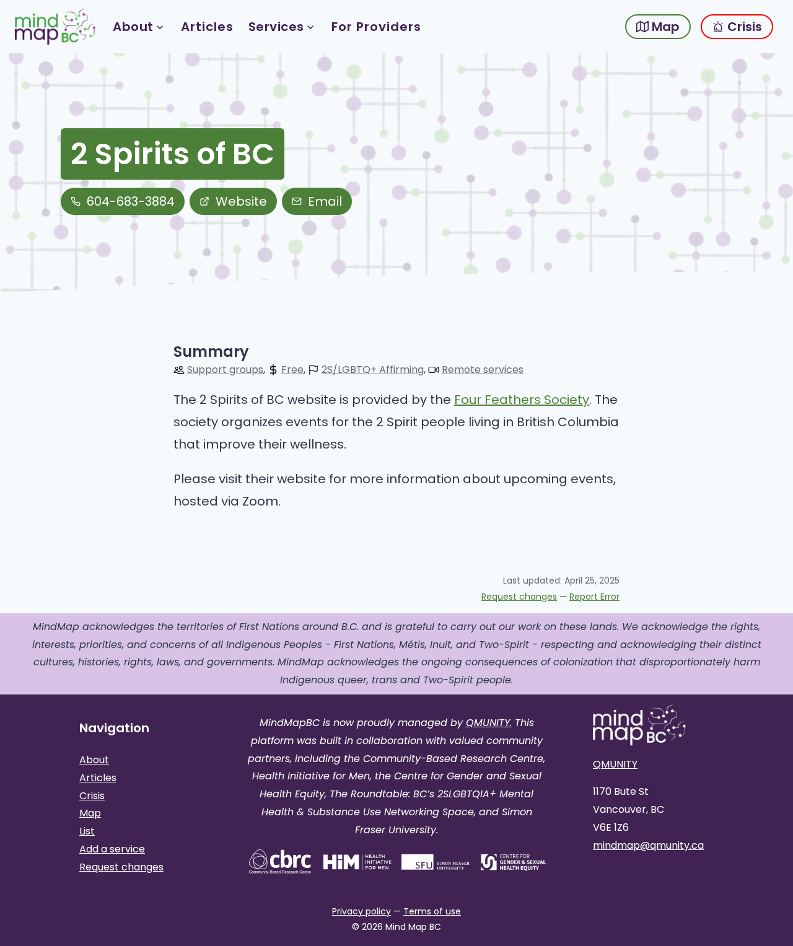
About (133, 26)
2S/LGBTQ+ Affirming (373, 370)
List (87, 831)
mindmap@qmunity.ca (648, 845)
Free (292, 370)
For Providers (376, 26)
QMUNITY (615, 764)
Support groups (225, 370)
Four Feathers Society (521, 399)
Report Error (594, 597)
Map (664, 26)
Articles (207, 26)
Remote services (483, 370)
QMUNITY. (489, 723)
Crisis (743, 26)
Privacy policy (361, 911)
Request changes (519, 596)
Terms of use (432, 911)
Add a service (112, 849)
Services (276, 26)
